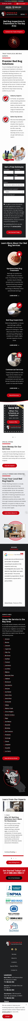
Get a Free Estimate (14, 878)
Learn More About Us (11, 513)
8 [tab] (18, 609)
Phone (5, 175)
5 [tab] (12, 609)
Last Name (17, 169)
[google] (16, 949)
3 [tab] (7, 609)
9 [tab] (21, 609)
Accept (7, 1016)
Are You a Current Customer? (11, 189)
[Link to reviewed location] (14, 554)
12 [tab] (14, 611)
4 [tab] (9, 609)
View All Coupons (9, 465)
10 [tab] (23, 609)
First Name (6, 169)
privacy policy (17, 226)
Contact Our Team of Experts (14, 32)
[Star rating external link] (14, 1)
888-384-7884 (15, 872)
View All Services (14, 395)
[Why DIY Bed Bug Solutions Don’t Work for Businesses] (13, 828)
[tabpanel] (14, 419)
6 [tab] (14, 609)
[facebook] (12, 949)
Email (15, 175)
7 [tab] (16, 609)
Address (6, 182)
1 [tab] (13, 437)
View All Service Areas (11, 758)
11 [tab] (25, 609)
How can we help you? (9, 195)
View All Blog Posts (14, 862)
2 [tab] (15, 437)
